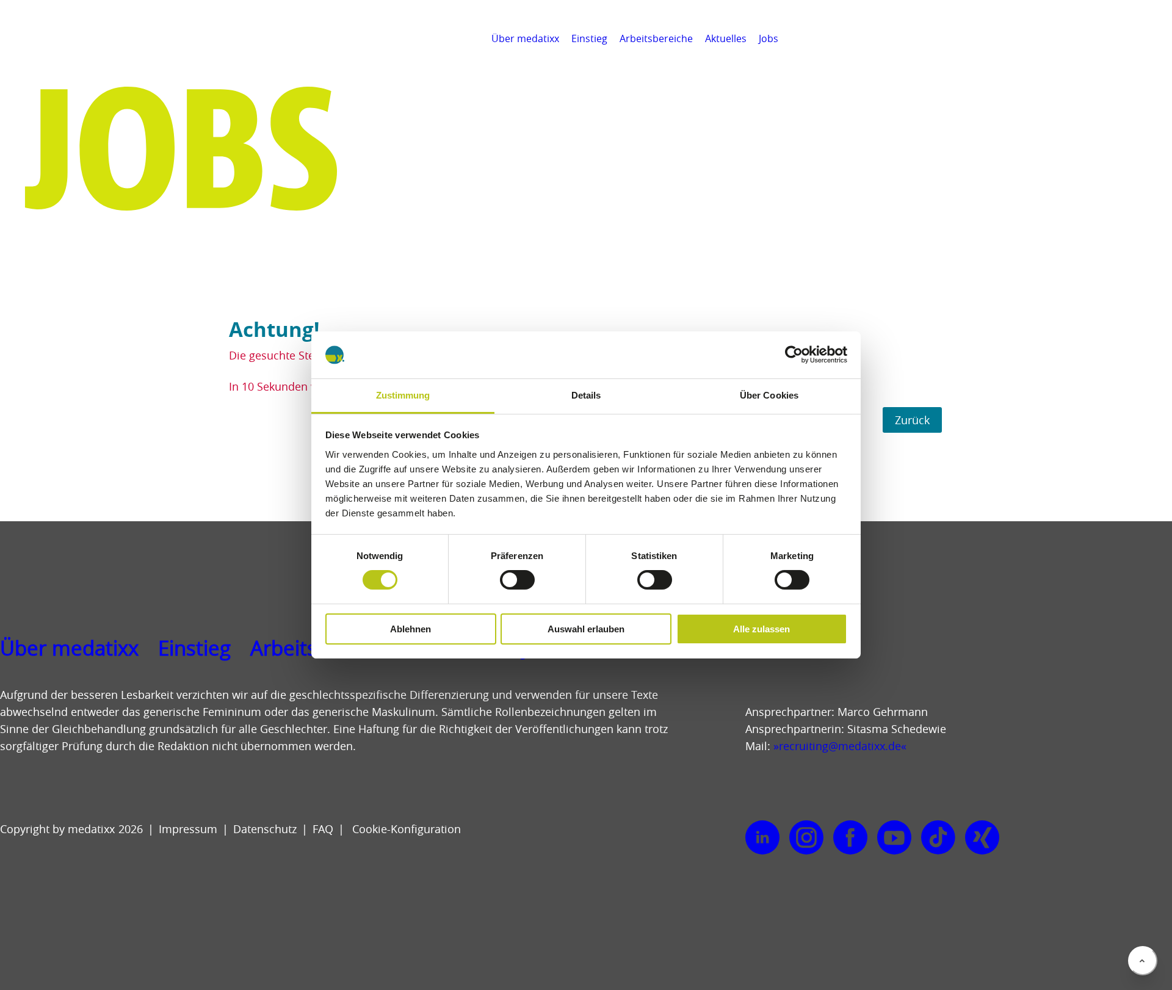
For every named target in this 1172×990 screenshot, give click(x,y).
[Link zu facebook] (850, 838)
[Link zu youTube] (894, 838)
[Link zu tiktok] (938, 838)
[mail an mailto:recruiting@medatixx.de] (1156, 38)
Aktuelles (726, 38)
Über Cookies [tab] (769, 395)
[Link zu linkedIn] (762, 838)
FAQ (323, 829)
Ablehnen (410, 629)
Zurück (912, 420)
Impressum (188, 829)
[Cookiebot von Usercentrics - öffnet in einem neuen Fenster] (793, 354)
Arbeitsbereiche (656, 38)
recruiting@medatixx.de (840, 746)
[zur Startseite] (65, 55)
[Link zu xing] (982, 838)
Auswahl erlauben (586, 629)
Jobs (768, 38)
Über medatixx (525, 38)
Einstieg (589, 38)
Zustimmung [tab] (403, 395)
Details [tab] (586, 395)
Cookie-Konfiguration (405, 829)
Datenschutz (265, 829)
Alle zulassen (761, 629)
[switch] (517, 580)
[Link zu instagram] (806, 838)
